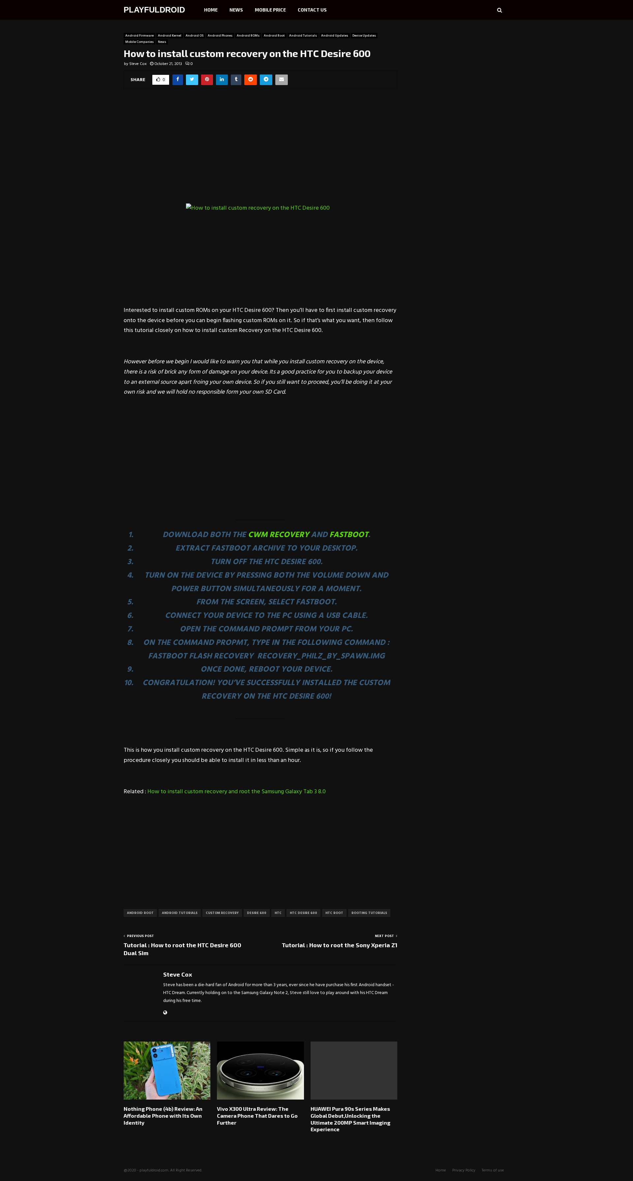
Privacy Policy (463, 1170)
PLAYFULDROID (154, 9)
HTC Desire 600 (303, 913)
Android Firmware (139, 35)
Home (211, 10)
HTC (278, 913)
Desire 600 (256, 913)
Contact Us (312, 10)
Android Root (274, 35)
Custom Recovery (222, 913)
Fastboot (348, 535)
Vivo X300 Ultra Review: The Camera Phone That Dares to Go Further (257, 1115)
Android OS (194, 35)
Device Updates (364, 35)
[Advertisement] (260, 151)
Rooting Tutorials (369, 913)
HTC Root (334, 913)
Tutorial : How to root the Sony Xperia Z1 (339, 945)
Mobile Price (270, 10)
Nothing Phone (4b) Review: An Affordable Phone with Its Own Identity (163, 1115)
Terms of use (493, 1170)
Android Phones (220, 35)
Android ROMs (248, 35)
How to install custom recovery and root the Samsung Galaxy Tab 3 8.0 (236, 792)
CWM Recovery (278, 535)
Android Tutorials (303, 35)
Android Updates (334, 35)
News (236, 10)
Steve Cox (138, 64)
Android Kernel (169, 35)
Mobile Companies (139, 42)
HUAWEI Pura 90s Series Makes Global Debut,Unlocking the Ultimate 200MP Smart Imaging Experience (350, 1118)
